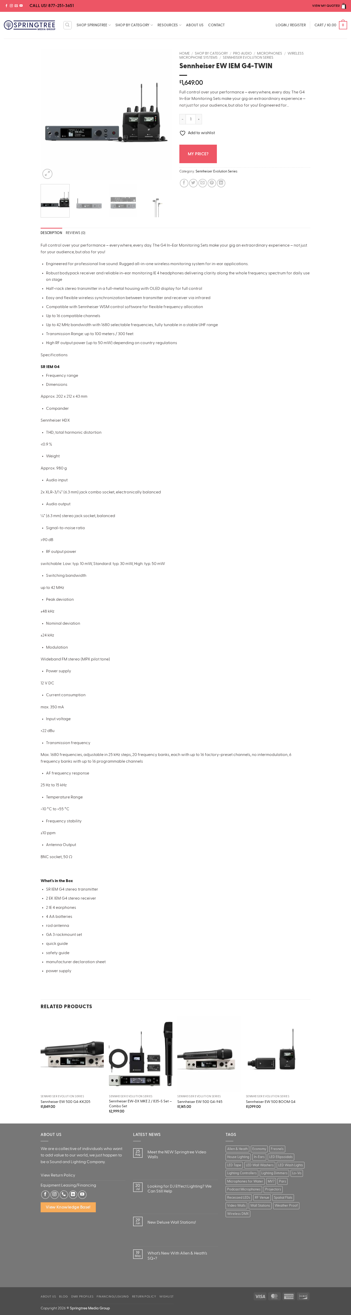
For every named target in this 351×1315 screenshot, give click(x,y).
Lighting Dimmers (274, 1173)
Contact (216, 25)
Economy (259, 1149)
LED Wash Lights (290, 1165)
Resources (168, 25)
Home (184, 53)
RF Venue (262, 1197)
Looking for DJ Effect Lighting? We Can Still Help (179, 1188)
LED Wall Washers (260, 1165)
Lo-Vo (296, 1173)
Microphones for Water (245, 1181)
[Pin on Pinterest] (212, 183)
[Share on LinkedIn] (221, 183)
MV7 (271, 1181)
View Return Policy (58, 1175)
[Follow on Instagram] (11, 6)
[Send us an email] (16, 6)
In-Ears (259, 1157)
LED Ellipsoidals (281, 1157)
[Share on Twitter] (193, 183)
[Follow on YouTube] (21, 6)
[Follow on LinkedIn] (73, 1194)
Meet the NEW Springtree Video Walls (176, 1154)
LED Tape (234, 1165)
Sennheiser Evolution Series (248, 57)
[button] (67, 25)
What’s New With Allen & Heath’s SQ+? (177, 1255)
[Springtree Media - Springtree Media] (29, 25)
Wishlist (166, 1296)
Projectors (273, 1189)
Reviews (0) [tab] (76, 232)
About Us (195, 25)
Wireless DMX (238, 1213)
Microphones (269, 53)
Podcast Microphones (244, 1189)
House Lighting (238, 1157)
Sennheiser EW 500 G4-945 (200, 1102)
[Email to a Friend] (202, 183)
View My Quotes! (326, 5)
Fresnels (277, 1149)
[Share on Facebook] (184, 183)
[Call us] (64, 1194)
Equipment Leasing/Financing (68, 1185)
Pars (282, 1181)
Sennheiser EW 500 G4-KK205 (65, 1102)
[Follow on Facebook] (6, 6)
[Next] (162, 114)
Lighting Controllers (242, 1173)
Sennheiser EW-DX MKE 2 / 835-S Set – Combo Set (140, 1103)
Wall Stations (260, 1205)
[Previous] (49, 114)
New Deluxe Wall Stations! (171, 1222)
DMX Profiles (82, 1296)
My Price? (198, 154)
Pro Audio (242, 53)
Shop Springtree (92, 25)
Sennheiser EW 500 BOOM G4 (270, 1102)
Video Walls (236, 1205)
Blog (63, 1296)
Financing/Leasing (113, 1296)
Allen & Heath (237, 1149)
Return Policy (144, 1296)
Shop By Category (132, 25)
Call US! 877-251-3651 (51, 6)
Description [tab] (51, 232)
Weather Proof (286, 1205)
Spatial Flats (283, 1197)
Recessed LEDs (238, 1197)
